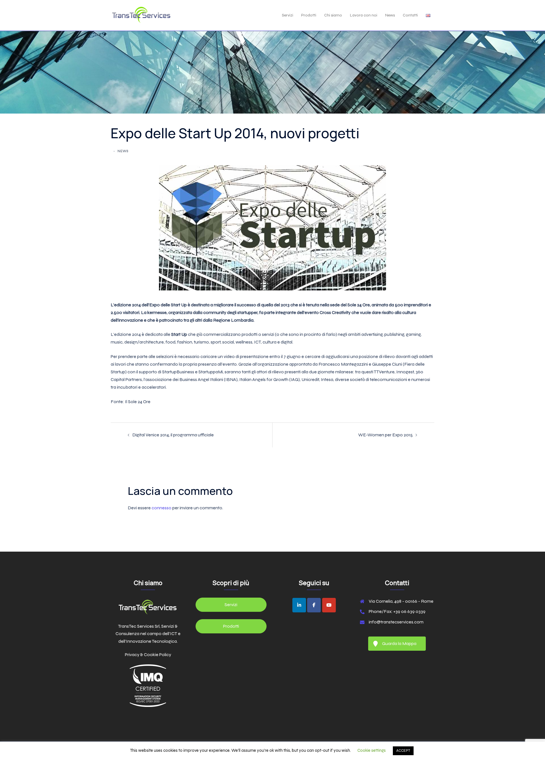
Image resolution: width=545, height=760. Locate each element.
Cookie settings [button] (371, 750)
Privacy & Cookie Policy (148, 654)
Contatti (410, 15)
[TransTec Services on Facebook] (314, 605)
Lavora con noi (363, 15)
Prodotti (308, 15)
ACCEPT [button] (403, 750)
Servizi (287, 15)
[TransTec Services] (141, 15)
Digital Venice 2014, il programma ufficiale (173, 434)
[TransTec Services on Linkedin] (299, 605)
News (390, 15)
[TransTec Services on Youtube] (329, 605)
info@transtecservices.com (396, 622)
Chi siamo (333, 15)
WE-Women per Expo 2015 (385, 434)
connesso (161, 507)
